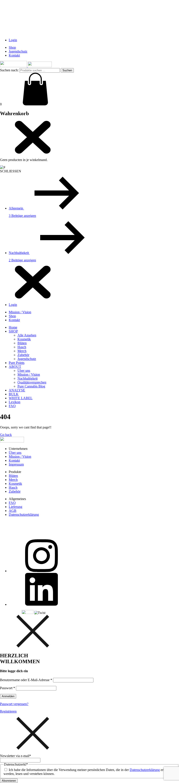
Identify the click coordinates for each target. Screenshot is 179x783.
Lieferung (15, 507)
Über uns (23, 370)
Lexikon (14, 402)
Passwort (7, 688)
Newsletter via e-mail (15, 756)
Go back (6, 435)
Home (13, 327)
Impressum (16, 464)
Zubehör (23, 355)
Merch (21, 351)
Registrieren (8, 711)
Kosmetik (24, 339)
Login (13, 40)
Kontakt (14, 55)
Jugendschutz (18, 51)
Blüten (22, 343)
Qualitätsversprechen (31, 382)
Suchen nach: (9, 70)
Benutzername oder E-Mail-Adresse (26, 680)
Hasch (21, 347)
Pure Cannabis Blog (31, 386)
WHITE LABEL (21, 398)
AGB (12, 510)
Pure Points (16, 363)
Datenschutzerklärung (24, 514)
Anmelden (8, 696)
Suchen (67, 70)
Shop (12, 47)
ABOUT (15, 366)
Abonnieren (9, 780)
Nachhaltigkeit (27, 378)
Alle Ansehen (26, 335)
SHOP (13, 331)
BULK (14, 394)
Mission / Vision (20, 312)
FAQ (12, 406)
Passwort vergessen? (14, 704)
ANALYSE (17, 390)
